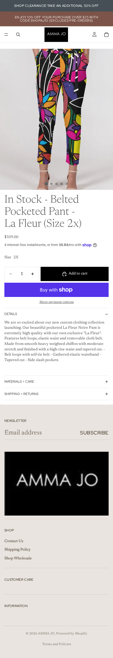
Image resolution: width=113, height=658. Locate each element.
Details (10, 314)
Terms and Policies (56, 644)
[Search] (18, 34)
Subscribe (94, 433)
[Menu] (6, 34)
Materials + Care (19, 381)
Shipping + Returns (21, 394)
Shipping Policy (17, 550)
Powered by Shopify (71, 633)
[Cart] (106, 34)
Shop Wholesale (18, 558)
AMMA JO (46, 633)
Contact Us (13, 541)
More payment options (56, 302)
